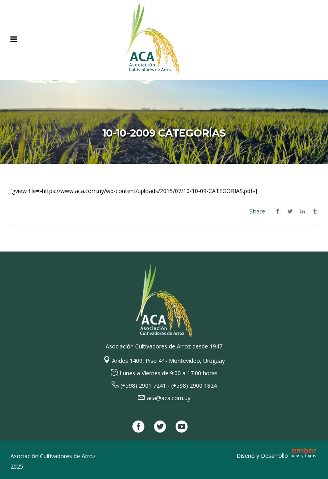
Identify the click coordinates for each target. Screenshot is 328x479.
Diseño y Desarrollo (263, 455)
